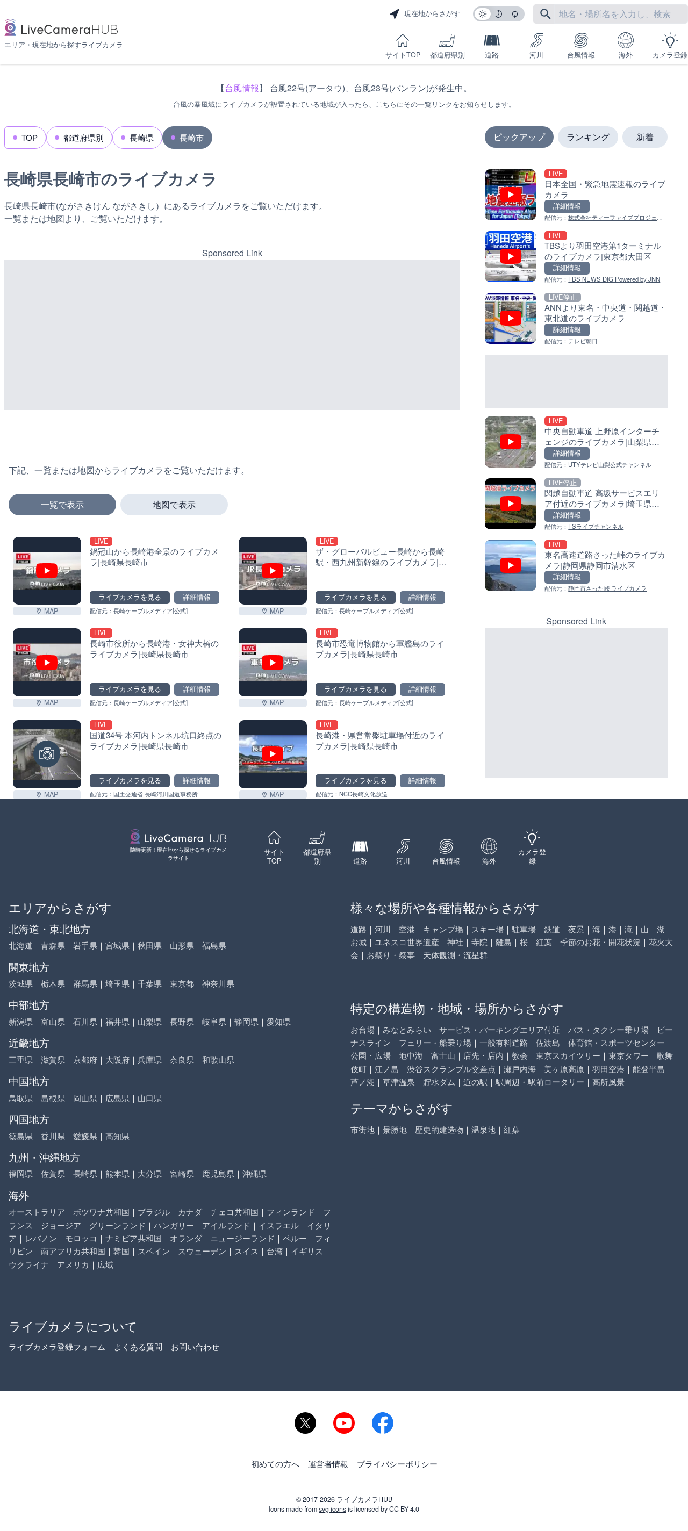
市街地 (362, 1129)
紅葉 (544, 941)
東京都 (182, 983)
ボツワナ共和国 (101, 1211)
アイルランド (226, 1225)
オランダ (186, 1238)
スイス (246, 1250)
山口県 (150, 1097)
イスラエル (279, 1225)
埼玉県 (117, 983)
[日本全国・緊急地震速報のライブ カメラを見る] (576, 195)
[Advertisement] (232, 335)
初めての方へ (275, 1463)
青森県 (53, 945)
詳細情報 (197, 597)
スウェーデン (202, 1250)
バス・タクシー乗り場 (608, 1029)
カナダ (190, 1211)
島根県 (53, 1097)
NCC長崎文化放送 (363, 793)
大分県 (150, 1173)
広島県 (117, 1097)
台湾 (275, 1250)
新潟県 (21, 1021)
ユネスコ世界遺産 (407, 941)
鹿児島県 (218, 1173)
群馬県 (85, 983)
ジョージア (61, 1225)
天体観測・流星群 (455, 954)
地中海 (411, 1055)
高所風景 (608, 1081)
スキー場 (487, 929)
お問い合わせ (195, 1346)
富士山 (443, 1055)
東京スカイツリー (568, 1055)
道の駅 (475, 1081)
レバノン (41, 1238)
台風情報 (581, 55)
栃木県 (53, 983)
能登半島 (649, 1068)
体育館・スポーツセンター (616, 1042)
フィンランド (291, 1211)
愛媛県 (85, 1135)
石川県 (85, 1021)
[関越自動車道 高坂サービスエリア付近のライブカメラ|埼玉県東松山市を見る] (576, 504)
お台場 (362, 1029)
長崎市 (192, 137)
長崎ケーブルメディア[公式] (150, 610)
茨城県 (21, 983)
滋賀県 (53, 1059)
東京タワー (628, 1055)
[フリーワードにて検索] (546, 14)
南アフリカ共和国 (73, 1250)
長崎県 (142, 137)
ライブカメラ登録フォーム (57, 1346)
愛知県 (279, 1021)
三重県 (21, 1059)
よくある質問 (138, 1346)
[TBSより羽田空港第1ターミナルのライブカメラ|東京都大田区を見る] (576, 257)
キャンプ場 (443, 929)
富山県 (53, 1021)
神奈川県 (218, 983)
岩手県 (85, 945)
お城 (358, 941)
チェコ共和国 (234, 1211)
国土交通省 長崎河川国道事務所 (155, 793)
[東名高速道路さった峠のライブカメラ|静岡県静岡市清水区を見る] (576, 566)
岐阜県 (214, 1021)
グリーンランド (117, 1225)
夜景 (576, 929)
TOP (30, 137)
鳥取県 (21, 1097)
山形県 (182, 945)
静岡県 (246, 1021)
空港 (407, 929)
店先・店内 (483, 1055)
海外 (626, 55)
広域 (105, 1264)
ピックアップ (519, 137)
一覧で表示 (62, 504)
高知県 (117, 1135)
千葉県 (150, 983)
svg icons (332, 1509)
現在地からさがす (432, 13)
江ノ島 (387, 1068)
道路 (492, 55)
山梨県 (150, 1021)
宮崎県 (182, 1173)
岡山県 (85, 1097)
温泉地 (483, 1129)
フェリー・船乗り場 (435, 1042)
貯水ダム (439, 1081)
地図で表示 (174, 504)
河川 (536, 55)
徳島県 (21, 1135)
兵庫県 (150, 1059)
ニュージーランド (242, 1238)
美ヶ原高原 (564, 1068)
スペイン (154, 1250)
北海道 (21, 945)
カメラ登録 (670, 55)
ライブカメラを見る (129, 597)
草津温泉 (399, 1081)
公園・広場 (370, 1055)
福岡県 (21, 1173)
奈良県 (182, 1059)
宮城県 (117, 945)
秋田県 (150, 945)
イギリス (307, 1250)
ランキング (588, 137)
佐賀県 (53, 1173)
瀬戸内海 (520, 1068)
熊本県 (117, 1173)
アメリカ (73, 1264)
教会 (520, 1055)
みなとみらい (407, 1029)
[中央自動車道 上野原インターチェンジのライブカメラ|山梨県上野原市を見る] (576, 443)
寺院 (479, 941)
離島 (504, 941)
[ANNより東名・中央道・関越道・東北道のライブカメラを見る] (576, 319)
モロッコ (81, 1238)
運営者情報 (328, 1463)
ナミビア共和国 (133, 1238)
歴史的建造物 (439, 1129)
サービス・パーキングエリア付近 (499, 1029)
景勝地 (395, 1129)
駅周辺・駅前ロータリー (540, 1081)
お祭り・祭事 (391, 954)
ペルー (295, 1238)
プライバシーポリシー (397, 1463)
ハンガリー (174, 1225)
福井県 (117, 1021)
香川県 (53, 1135)
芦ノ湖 (362, 1081)
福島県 (214, 945)
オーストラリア (37, 1211)
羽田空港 (608, 1068)
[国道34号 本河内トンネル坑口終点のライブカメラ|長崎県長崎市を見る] (47, 754)
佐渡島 (548, 1042)
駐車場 (524, 929)
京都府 (85, 1059)
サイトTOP (402, 55)
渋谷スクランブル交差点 (451, 1068)
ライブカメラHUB (364, 1499)
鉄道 (552, 929)
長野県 (182, 1021)
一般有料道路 (503, 1042)
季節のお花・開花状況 (600, 941)
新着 (645, 137)
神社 (455, 941)
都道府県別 (447, 55)
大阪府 (117, 1059)
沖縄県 (254, 1173)
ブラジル (154, 1211)
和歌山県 (218, 1059)
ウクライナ (29, 1264)
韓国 (121, 1250)
